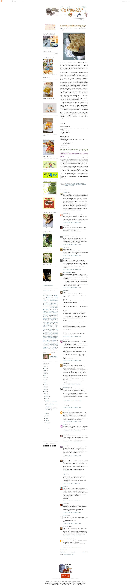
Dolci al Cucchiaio (52, 311)
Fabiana (64, 424)
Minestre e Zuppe (47, 325)
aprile (47, 418)
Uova (49, 345)
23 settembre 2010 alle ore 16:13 (72, 471)
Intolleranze (45, 319)
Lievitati (49, 320)
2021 (45, 373)
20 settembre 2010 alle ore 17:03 (72, 210)
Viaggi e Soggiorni (52, 348)
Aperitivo (56, 295)
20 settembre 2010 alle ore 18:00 (72, 336)
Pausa (56, 326)
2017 (45, 380)
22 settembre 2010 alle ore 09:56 (72, 455)
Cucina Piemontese (51, 306)
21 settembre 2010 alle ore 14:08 (72, 431)
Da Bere (54, 309)
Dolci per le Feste (47, 312)
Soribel (64, 247)
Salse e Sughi (46, 340)
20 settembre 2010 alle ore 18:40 (72, 360)
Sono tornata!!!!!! (48, 411)
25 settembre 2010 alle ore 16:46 (72, 500)
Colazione (45, 300)
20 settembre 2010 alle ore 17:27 (72, 255)
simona (64, 339)
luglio (47, 413)
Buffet (69, 184)
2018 (45, 379)
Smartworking (55, 341)
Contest (56, 302)
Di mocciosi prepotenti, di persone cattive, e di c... (51, 405)
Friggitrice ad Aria (48, 314)
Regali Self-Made (48, 333)
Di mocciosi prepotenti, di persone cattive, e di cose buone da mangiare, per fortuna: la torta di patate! (73, 26)
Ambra (64, 503)
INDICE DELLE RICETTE (48, 285)
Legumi (44, 320)
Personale (80, 184)
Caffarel (48, 299)
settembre (47, 400)
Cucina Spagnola (45, 307)
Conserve (50, 302)
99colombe (45, 295)
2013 (45, 388)
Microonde (56, 323)
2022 (45, 372)
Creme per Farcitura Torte (48, 304)
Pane (52, 326)
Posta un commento (63, 549)
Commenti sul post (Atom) (69, 554)
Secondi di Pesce (47, 341)
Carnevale (54, 299)
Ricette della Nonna (52, 334)
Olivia (64, 225)
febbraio (47, 422)
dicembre (47, 394)
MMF (44, 326)
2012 (45, 389)
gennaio (47, 423)
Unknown (65, 410)
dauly (64, 458)
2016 (45, 382)
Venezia (54, 347)
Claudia (64, 213)
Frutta (50, 315)
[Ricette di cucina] (65, 577)
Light (45, 322)
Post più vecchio (85, 552)
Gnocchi (54, 316)
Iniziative (54, 318)
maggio (47, 416)
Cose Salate (74, 184)
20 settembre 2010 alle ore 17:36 (72, 269)
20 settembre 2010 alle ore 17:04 (72, 222)
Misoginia (55, 325)
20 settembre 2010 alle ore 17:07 (72, 244)
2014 (45, 386)
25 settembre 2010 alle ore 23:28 (72, 512)
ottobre (47, 398)
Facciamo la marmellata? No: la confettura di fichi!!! (51, 402)
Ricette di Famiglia (47, 336)
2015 (45, 384)
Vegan (54, 345)
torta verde (83, 113)
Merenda (48, 324)
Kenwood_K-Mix (53, 319)
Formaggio (55, 312)
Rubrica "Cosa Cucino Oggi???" (50, 339)
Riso (57, 337)
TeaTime (52, 343)
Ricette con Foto (46, 290)
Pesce (51, 328)
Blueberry (65, 258)
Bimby (66, 184)
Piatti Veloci (50, 329)
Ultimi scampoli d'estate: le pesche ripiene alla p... (51, 408)
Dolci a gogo (65, 526)
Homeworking (45, 318)
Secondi (54, 340)
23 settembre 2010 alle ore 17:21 (72, 483)
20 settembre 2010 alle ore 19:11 (72, 384)
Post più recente (63, 552)
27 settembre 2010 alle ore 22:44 (72, 523)
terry (64, 474)
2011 (45, 391)
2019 (45, 377)
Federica (64, 192)
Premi (44, 332)
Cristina (64, 486)
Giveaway (55, 315)
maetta (64, 290)
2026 (45, 364)
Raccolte (56, 332)
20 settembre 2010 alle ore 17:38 (72, 287)
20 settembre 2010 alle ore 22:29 (72, 407)
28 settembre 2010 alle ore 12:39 (72, 535)
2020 (45, 375)
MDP (49, 322)
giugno (47, 415)
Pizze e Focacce (53, 330)
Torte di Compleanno (49, 344)
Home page (74, 552)
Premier (47, 332)
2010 (45, 393)
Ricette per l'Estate (51, 337)
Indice (50, 318)
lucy (64, 434)
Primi (51, 332)
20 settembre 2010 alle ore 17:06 (72, 232)
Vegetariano (66, 185)
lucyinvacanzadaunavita (67, 272)
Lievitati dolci (55, 320)
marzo (47, 420)
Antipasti (50, 295)
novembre (47, 396)
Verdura (72, 185)
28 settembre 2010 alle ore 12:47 (72, 546)
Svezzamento (46, 343)
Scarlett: (64, 363)
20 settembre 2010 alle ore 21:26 (72, 400)
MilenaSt (65, 515)
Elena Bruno (65, 387)
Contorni (47, 303)
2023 (45, 370)
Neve (64, 445)
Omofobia (48, 326)
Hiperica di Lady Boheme (68, 539)
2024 (45, 368)
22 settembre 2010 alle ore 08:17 (72, 442)
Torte (57, 343)
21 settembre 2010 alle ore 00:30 (72, 421)
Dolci (44, 311)
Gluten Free (46, 316)
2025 (45, 366)
